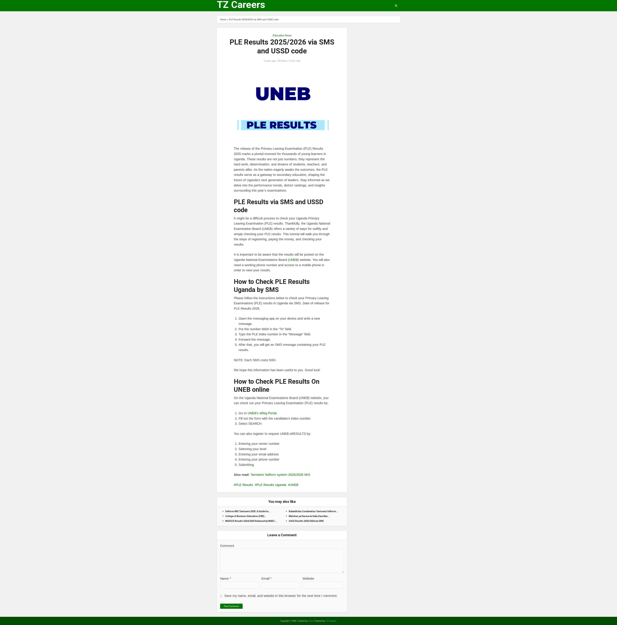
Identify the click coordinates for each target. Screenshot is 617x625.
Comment (227, 546)
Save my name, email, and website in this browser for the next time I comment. (281, 596)
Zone (310, 621)
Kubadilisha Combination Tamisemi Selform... (313, 511)
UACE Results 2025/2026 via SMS (306, 521)
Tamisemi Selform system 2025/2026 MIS (280, 474)
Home (223, 19)
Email (266, 578)
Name (225, 578)
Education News (282, 35)
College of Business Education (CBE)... (245, 516)
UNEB (293, 260)
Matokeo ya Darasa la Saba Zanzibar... (309, 516)
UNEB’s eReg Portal (262, 413)
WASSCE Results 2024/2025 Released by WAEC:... (251, 521)
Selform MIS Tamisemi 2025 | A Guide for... (248, 511)
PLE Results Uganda (271, 485)
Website (308, 578)
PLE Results (244, 485)
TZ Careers (241, 4)
